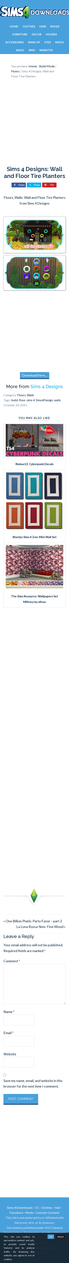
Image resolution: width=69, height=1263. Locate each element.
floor (22, 400)
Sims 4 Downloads (34, 12)
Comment (11, 961)
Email (8, 1033)
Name (8, 1012)
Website (9, 1054)
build (14, 400)
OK (51, 1236)
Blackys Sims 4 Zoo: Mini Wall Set (35, 537)
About (61, 1236)
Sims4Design (44, 400)
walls (57, 400)
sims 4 (30, 400)
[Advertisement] (34, 123)
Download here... (34, 375)
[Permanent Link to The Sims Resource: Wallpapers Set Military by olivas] (34, 587)
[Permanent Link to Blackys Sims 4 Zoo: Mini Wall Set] (34, 528)
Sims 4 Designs (46, 386)
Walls (30, 395)
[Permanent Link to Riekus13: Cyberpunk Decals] (34, 455)
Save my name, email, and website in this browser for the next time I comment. (32, 1083)
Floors (21, 395)
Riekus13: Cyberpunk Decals (34, 464)
